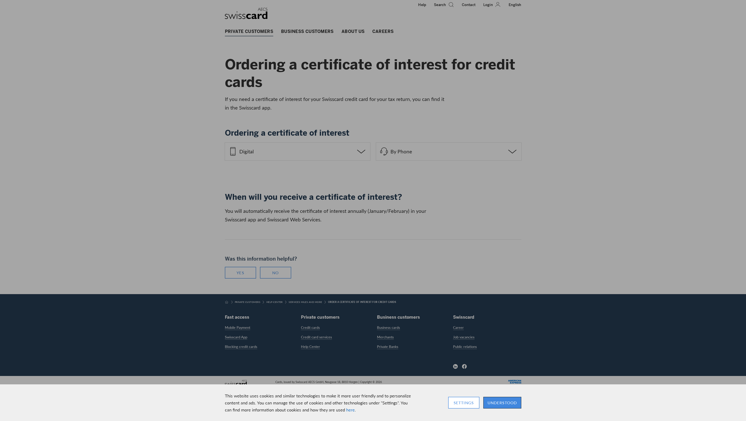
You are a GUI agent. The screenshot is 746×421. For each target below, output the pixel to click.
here (350, 410)
